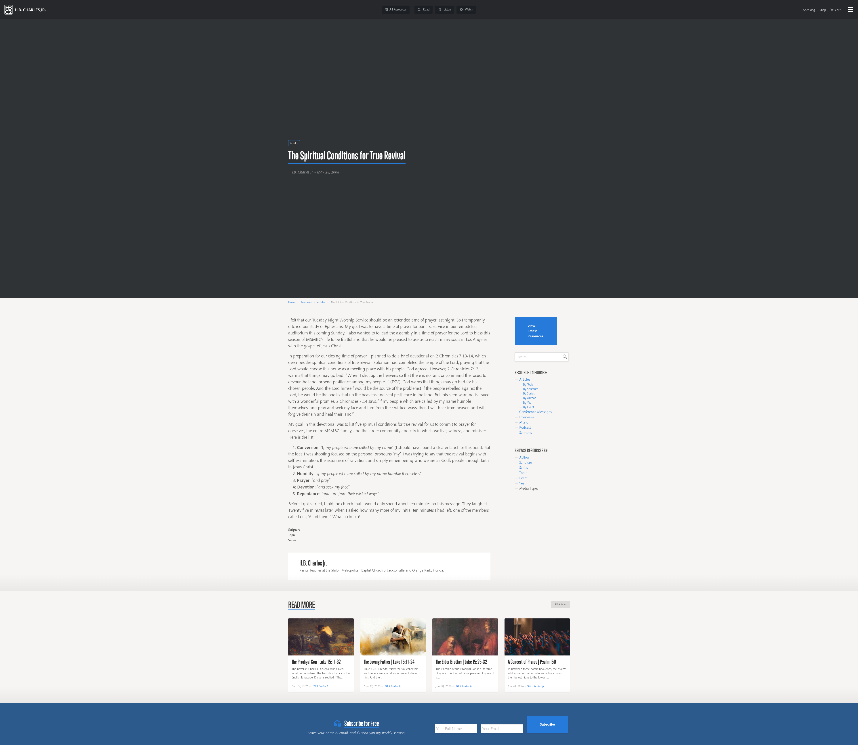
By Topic (528, 384)
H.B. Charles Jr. (320, 686)
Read (425, 9)
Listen (447, 9)
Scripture (525, 462)
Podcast (525, 427)
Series (523, 467)
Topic (523, 472)
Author (524, 457)
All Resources (397, 9)
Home (291, 302)
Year (522, 483)
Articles (294, 143)
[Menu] (850, 10)
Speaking (809, 10)
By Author (529, 398)
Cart (838, 10)
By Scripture (530, 389)
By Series (529, 393)
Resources (306, 302)
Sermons (525, 432)
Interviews (526, 417)
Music (523, 422)
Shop (823, 10)
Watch (468, 9)
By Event (528, 407)
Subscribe (547, 724)
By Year (528, 403)
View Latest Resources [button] (535, 330)
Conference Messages (535, 411)
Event (523, 478)
